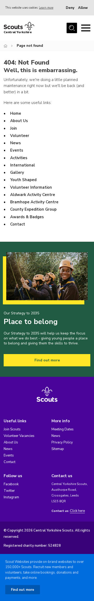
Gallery (17, 172)
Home (15, 113)
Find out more (47, 360)
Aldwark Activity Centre (32, 194)
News (15, 143)
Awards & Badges (27, 216)
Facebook (11, 484)
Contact (17, 224)
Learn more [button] (46, 8)
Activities (18, 157)
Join (13, 128)
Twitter (9, 490)
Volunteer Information (31, 187)
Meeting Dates (62, 429)
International (22, 165)
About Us (19, 120)
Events (16, 150)
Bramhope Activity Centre (34, 202)
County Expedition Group (33, 209)
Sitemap (57, 449)
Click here (77, 511)
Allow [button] (83, 7)
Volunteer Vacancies (19, 436)
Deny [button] (70, 7)
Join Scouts (12, 429)
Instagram (11, 497)
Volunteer (19, 135)
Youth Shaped (23, 179)
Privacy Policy (62, 442)
